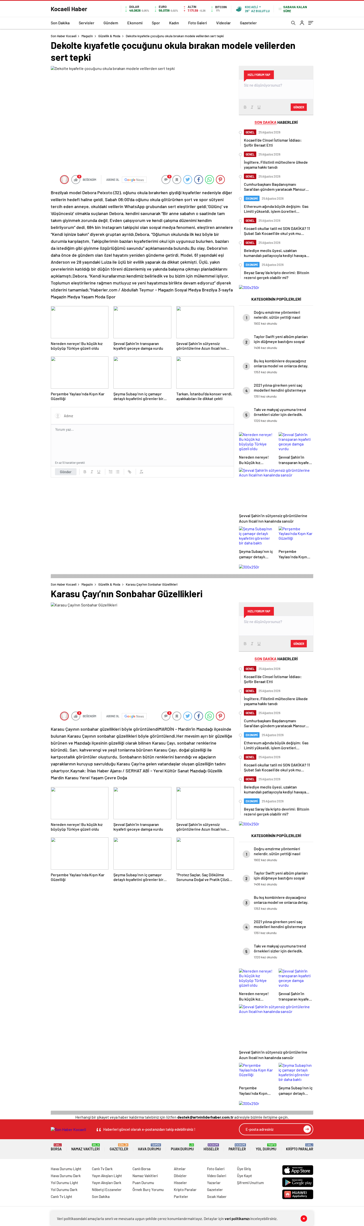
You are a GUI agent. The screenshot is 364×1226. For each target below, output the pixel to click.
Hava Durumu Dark (66, 1175)
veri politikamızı (237, 1218)
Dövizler (180, 1175)
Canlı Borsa (141, 1168)
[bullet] (117, 472)
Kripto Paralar (299, 1147)
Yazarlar (214, 1182)
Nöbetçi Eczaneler (107, 1189)
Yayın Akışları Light (107, 1175)
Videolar (223, 22)
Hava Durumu (149, 1147)
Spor (156, 22)
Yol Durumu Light (64, 1182)
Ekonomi (135, 22)
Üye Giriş (244, 1168)
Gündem (111, 22)
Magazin (87, 36)
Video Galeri (216, 1175)
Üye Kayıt (244, 1175)
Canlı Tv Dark (102, 1168)
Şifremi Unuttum (250, 1182)
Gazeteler (248, 22)
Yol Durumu (266, 1147)
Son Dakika (60, 22)
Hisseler (211, 1147)
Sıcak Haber (217, 1196)
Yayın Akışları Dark (106, 1182)
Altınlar (180, 1168)
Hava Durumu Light (66, 1168)
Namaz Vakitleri (85, 1147)
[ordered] (110, 472)
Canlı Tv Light (61, 1196)
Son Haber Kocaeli (64, 36)
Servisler (86, 22)
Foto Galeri (197, 22)
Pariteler (237, 1147)
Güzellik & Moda (109, 36)
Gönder (66, 472)
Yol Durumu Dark (64, 1189)
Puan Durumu (182, 1147)
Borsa (56, 1147)
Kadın (174, 22)
